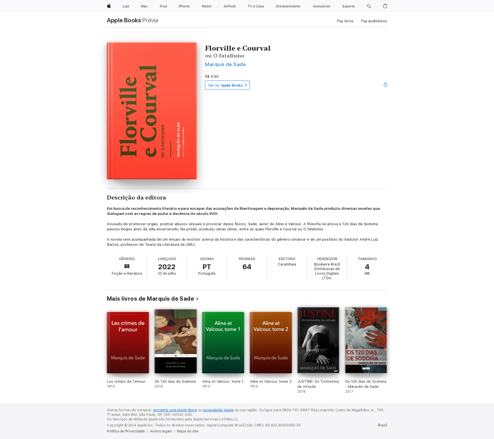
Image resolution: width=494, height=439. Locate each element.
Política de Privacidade (126, 431)
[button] (368, 6)
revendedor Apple (218, 410)
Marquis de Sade (225, 64)
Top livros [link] (345, 21)
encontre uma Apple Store (175, 410)
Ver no (225, 85)
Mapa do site (187, 431)
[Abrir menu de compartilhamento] (386, 85)
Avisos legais (161, 431)
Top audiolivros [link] (373, 21)
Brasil (382, 425)
